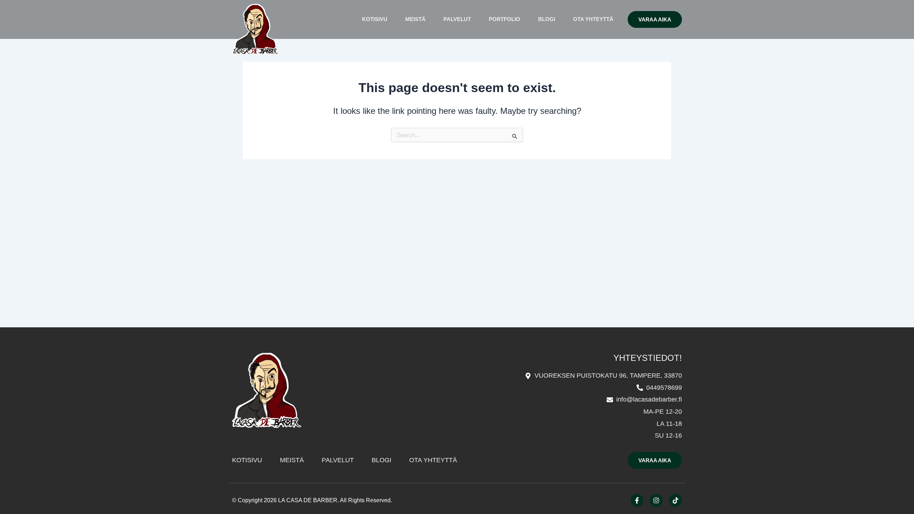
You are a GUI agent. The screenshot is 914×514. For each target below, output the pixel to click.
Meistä (415, 19)
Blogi (546, 19)
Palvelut (457, 19)
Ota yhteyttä (593, 19)
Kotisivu (374, 19)
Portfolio (504, 19)
